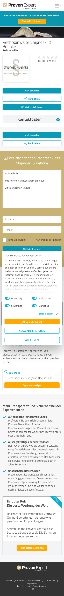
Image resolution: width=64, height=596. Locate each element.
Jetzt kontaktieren (33, 107)
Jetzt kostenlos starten (32, 547)
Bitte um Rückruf (17, 240)
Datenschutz (51, 580)
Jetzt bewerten (32, 90)
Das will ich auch (32, 21)
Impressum (32, 583)
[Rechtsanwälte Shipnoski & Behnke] (16, 69)
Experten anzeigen (32, 385)
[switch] (34, 298)
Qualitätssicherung (35, 580)
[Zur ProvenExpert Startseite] (19, 6)
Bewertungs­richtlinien (15, 580)
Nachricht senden (32, 249)
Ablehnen (32, 340)
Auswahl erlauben (32, 331)
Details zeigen (46, 313)
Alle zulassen (32, 322)
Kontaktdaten (29, 119)
